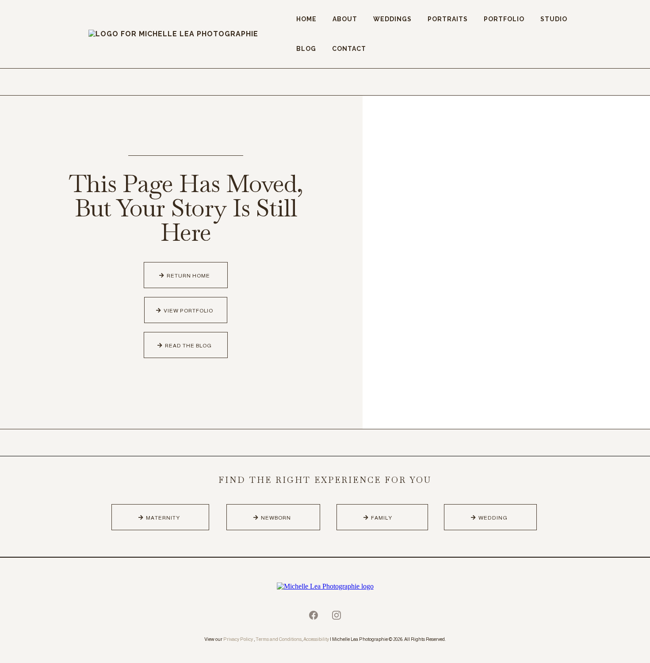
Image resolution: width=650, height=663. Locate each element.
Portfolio (504, 19)
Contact (349, 48)
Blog (306, 48)
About (345, 19)
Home (306, 19)
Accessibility (316, 639)
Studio (553, 19)
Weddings (392, 19)
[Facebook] (313, 615)
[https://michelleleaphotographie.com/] (325, 586)
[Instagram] (336, 615)
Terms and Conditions (279, 639)
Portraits (448, 19)
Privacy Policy (238, 639)
